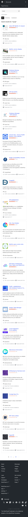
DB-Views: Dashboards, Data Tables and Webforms (16, 264)
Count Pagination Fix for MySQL (14, 329)
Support (3, 477)
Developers (4, 480)
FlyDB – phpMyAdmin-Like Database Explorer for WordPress (16, 287)
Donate (17, 480)
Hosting (3, 468)
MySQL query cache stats (16, 244)
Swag (17, 482)
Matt (3, 488)
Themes (16, 466)
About (2, 464)
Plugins (16, 468)
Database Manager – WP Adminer (14, 114)
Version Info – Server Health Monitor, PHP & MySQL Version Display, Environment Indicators (17, 135)
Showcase (17, 464)
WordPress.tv (5, 482)
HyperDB (11, 435)
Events (16, 477)
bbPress (4, 491)
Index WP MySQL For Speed (17, 26)
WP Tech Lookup (14, 415)
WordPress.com (5, 486)
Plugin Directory (4, 5)
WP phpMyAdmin (14, 200)
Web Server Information (15, 349)
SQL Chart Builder (14, 223)
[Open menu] (26, 2)
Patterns (17, 471)
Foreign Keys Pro (13, 394)
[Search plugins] (19, 11)
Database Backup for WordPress (14, 71)
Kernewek (6, 499)
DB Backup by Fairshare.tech (17, 371)
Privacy (3, 471)
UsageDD (11, 180)
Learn (2, 475)
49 (15, 457)
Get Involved (18, 475)
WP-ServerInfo (13, 91)
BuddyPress (4, 493)
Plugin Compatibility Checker (17, 157)
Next (18, 457)
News (2, 466)
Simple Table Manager (15, 307)
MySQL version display (15, 49)
